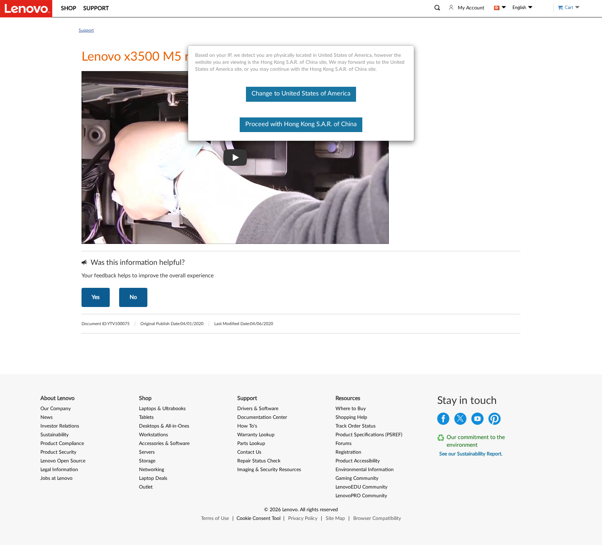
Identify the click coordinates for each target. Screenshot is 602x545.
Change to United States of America (301, 94)
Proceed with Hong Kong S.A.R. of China (301, 124)
